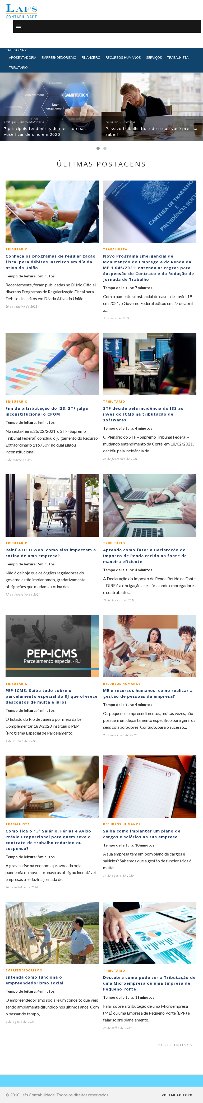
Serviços (154, 57)
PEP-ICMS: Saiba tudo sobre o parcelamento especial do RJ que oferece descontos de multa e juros (52, 696)
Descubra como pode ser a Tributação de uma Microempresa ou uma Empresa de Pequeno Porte (149, 983)
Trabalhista (177, 57)
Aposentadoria (22, 57)
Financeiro (91, 57)
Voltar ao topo (177, 1095)
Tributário (18, 67)
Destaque (10, 122)
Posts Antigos (176, 1045)
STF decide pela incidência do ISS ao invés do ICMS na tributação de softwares (143, 414)
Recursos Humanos (123, 57)
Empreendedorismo (58, 57)
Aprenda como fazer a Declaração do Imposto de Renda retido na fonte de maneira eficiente (145, 555)
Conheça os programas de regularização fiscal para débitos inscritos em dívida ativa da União (51, 261)
